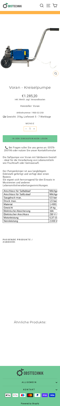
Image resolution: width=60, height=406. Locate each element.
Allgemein (29, 382)
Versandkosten (38, 99)
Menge (30, 123)
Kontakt (29, 389)
